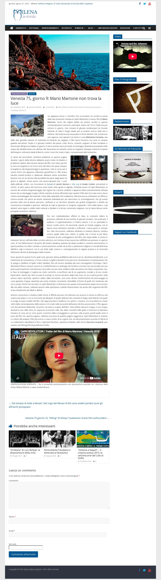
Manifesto (21, 28)
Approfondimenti (50, 28)
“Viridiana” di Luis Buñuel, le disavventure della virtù (25, 451)
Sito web (12, 544)
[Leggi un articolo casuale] (149, 28)
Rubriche (79, 28)
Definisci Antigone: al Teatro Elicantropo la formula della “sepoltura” (65, 3)
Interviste (67, 28)
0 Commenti (49, 107)
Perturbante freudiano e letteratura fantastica (57, 451)
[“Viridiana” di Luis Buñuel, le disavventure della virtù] (25, 432)
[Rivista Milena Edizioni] (11, 28)
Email (12, 531)
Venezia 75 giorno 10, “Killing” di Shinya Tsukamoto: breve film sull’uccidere (67, 417)
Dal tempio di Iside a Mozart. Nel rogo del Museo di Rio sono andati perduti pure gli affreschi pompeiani (56, 405)
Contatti (138, 28)
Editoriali (34, 28)
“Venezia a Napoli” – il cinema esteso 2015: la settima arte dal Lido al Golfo (90, 454)
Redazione (125, 28)
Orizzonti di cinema (19, 94)
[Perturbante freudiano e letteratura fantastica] (59, 432)
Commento (13, 480)
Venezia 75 (22, 110)
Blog (90, 28)
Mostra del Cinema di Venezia (80, 107)
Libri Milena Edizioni (107, 28)
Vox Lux (75, 184)
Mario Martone (63, 107)
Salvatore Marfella (35, 107)
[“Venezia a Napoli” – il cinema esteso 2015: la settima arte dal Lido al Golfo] (93, 432)
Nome (12, 516)
